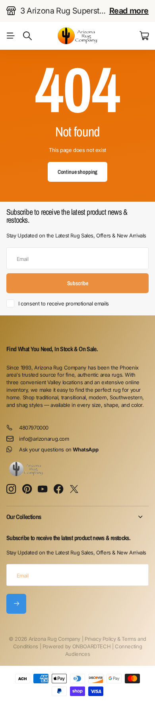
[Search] (27, 36)
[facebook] (59, 489)
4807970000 (33, 427)
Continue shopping (78, 171)
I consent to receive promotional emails (63, 303)
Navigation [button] (10, 36)
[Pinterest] (27, 489)
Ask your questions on (58, 449)
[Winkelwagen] (144, 36)
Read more (129, 11)
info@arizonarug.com (44, 439)
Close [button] (77, 516)
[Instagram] (11, 489)
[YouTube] (42, 489)
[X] (74, 489)
